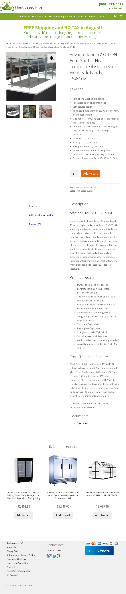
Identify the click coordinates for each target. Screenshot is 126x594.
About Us (11, 547)
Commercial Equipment (28, 43)
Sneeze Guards (84, 43)
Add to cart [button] (23, 515)
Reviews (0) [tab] (35, 224)
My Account (12, 574)
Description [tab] (35, 206)
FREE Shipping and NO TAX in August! (63, 28)
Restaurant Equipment (61, 16)
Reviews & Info (96, 16)
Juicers (23, 16)
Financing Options (16, 559)
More (80, 16)
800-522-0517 (55, 550)
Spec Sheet (83, 423)
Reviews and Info (15, 543)
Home (12, 43)
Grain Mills (37, 16)
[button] (51, 58)
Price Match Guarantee (18, 570)
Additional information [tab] (41, 215)
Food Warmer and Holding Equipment (58, 43)
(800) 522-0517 (111, 4)
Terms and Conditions (18, 563)
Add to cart (90, 173)
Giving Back (12, 551)
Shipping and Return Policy (20, 555)
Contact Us (12, 567)
